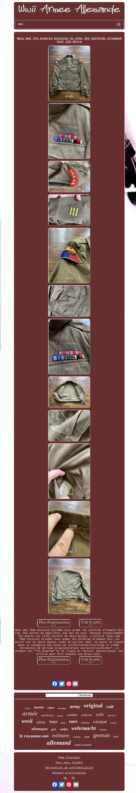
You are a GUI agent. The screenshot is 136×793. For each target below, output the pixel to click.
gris (53, 729)
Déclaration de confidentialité (69, 767)
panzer (60, 716)
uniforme (86, 715)
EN (65, 778)
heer (53, 721)
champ (103, 729)
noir (116, 736)
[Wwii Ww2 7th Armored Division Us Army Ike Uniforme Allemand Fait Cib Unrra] (69, 74)
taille (100, 714)
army (75, 706)
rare (73, 721)
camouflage (62, 708)
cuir (110, 706)
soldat (64, 729)
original (93, 705)
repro (50, 707)
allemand (59, 742)
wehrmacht (83, 728)
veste (87, 736)
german (101, 735)
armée (30, 713)
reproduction (47, 715)
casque (100, 722)
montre (39, 707)
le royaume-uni (34, 735)
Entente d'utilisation (69, 773)
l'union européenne (83, 745)
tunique (77, 737)
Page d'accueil (69, 757)
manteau (111, 715)
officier (41, 722)
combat (72, 715)
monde (113, 722)
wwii (27, 721)
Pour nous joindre (69, 762)
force (63, 723)
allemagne (40, 729)
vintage (27, 708)
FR (73, 778)
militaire (61, 735)
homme (85, 722)
